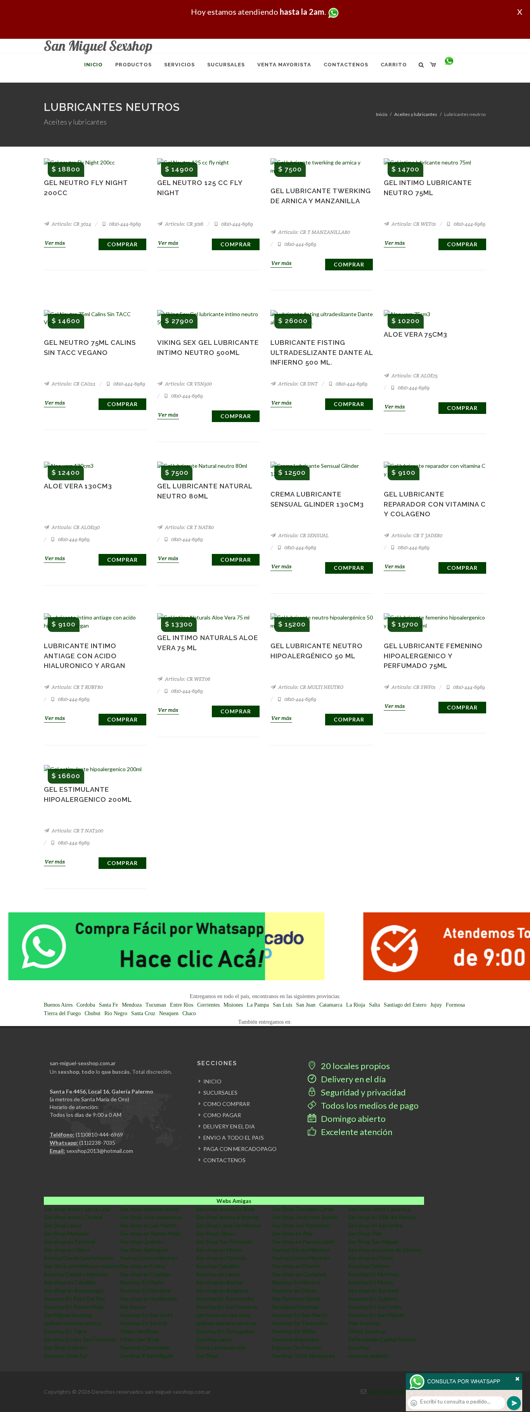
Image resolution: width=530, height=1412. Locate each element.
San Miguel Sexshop (68, 1315)
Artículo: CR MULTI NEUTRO (310, 687)
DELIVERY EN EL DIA (229, 1126)
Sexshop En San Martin (299, 1315)
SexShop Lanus (214, 1339)
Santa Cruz (143, 1013)
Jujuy (436, 1005)
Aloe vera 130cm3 (78, 486)
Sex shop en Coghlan (145, 1274)
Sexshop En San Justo (146, 1315)
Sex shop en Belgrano (222, 1290)
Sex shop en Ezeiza (142, 1266)
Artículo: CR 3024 (70, 224)
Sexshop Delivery (369, 1266)
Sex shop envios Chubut (73, 1217)
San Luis (282, 1005)
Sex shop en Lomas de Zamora (384, 1249)
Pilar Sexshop (364, 1323)
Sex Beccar (133, 1306)
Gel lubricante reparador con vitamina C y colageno (435, 504)
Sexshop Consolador (145, 1347)
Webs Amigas (234, 1200)
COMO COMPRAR (226, 1104)
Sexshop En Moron (370, 1282)
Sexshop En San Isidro (375, 1306)
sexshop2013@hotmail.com (99, 1150)
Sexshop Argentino (295, 1339)
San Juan (305, 1005)
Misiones (233, 1005)
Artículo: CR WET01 (413, 224)
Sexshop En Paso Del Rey (74, 1298)
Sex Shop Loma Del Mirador (229, 1225)
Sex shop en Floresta (221, 1258)
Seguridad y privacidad (362, 1092)
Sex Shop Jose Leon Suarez (305, 1217)
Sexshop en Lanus (218, 1274)
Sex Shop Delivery (65, 1347)
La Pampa (258, 1005)
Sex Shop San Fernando (224, 1241)
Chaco (189, 1013)
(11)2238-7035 (97, 1142)
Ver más (55, 242)
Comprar (122, 244)
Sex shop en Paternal (69, 1241)
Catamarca (330, 1005)
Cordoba (85, 1005)
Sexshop (358, 1347)
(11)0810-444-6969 (99, 1134)
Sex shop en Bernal (219, 1282)
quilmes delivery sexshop (226, 1323)
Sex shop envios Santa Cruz (77, 1209)
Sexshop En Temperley (299, 1323)
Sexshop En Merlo (141, 1282)
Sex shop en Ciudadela (299, 1274)
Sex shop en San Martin (148, 1225)
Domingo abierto (352, 1118)
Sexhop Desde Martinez (301, 1249)
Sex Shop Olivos (215, 1233)
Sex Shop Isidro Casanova (379, 1209)
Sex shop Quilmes (141, 1241)
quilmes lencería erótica (72, 1323)
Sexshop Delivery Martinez (76, 1274)
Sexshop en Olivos (294, 1290)
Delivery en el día (352, 1079)
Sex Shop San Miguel (373, 1241)
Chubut (92, 1013)
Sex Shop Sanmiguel (144, 1249)
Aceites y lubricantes (415, 114)
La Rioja (355, 1005)
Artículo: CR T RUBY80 (76, 687)
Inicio (381, 114)
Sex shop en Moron (219, 1249)
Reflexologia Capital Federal (382, 1339)
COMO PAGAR (222, 1115)
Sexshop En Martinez (373, 1274)
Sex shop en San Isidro (375, 1225)
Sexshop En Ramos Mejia (74, 1306)
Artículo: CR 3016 (183, 224)
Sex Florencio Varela (296, 1298)
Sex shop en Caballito (70, 1282)
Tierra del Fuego (62, 1013)
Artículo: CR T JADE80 (416, 535)
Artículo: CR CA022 (72, 384)
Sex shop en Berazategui (74, 1290)
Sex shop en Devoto (296, 1266)
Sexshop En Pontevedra (225, 1298)
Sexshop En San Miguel (376, 1315)
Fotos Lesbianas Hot (221, 1347)
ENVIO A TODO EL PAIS (233, 1137)
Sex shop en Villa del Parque (382, 1217)
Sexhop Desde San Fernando (78, 1258)
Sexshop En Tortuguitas (225, 1331)
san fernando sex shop (223, 1315)
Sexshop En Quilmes (373, 1298)
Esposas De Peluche (296, 1347)
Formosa (455, 1005)
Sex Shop (207, 1355)
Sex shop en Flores (370, 1258)
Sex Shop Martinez (66, 1233)
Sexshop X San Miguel (146, 1355)
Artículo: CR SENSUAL (303, 535)
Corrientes (208, 1005)
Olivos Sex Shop (139, 1339)
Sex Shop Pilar (365, 1233)
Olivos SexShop (139, 1331)
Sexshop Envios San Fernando (80, 1339)
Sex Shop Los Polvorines (301, 1225)
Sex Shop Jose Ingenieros (151, 1217)
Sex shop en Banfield (373, 1290)
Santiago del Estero (405, 1005)
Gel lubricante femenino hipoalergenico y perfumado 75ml (433, 656)
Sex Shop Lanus (63, 1225)
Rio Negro (115, 1013)
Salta (374, 1005)
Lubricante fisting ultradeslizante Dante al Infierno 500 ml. (321, 352)
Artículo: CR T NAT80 (189, 527)
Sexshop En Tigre (65, 1331)
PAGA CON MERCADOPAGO (240, 1149)
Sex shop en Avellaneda (148, 1298)
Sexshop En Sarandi (143, 1323)
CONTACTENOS (224, 1160)
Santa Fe (108, 1005)
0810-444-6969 (124, 224)
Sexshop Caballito (217, 1266)
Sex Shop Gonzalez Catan (303, 1209)
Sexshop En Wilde (293, 1331)
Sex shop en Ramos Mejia (150, 1233)
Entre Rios (181, 1005)
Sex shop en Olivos (67, 1249)
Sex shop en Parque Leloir (303, 1241)
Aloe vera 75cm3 (415, 334)
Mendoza (132, 1005)
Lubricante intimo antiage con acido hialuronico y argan (84, 656)
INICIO (212, 1081)
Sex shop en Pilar (292, 1233)
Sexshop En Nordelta (145, 1290)
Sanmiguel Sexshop (295, 1306)
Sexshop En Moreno (296, 1282)
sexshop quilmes (368, 1355)
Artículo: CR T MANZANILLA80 (313, 232)
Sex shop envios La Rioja (225, 1209)
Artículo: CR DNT (297, 384)
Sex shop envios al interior (227, 1217)
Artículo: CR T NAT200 (76, 830)
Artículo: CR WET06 (187, 679)
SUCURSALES (220, 1092)
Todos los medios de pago (369, 1105)
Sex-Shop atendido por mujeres (82, 1266)
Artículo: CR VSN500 (188, 384)
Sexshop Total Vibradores (303, 1355)
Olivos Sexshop (367, 1331)
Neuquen (168, 1013)
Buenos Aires (58, 1005)
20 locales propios (354, 1066)
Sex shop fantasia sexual (149, 1209)
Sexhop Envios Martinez (149, 1258)
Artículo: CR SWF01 (412, 687)
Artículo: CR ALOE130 (75, 527)
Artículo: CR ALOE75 (414, 375)
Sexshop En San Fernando (227, 1306)
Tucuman (155, 1005)
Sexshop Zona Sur (66, 1355)
